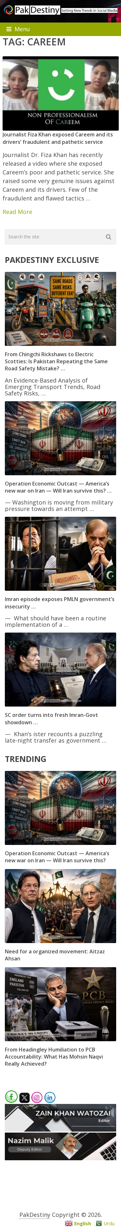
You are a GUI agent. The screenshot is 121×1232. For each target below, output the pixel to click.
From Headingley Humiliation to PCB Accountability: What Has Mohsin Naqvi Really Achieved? (54, 1057)
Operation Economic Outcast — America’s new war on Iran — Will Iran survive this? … (58, 487)
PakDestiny (34, 1214)
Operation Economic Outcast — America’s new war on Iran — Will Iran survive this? (57, 857)
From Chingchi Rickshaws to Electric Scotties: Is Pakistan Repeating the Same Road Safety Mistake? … (56, 361)
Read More (17, 212)
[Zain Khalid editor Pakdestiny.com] (60, 1129)
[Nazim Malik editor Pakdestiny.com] (60, 1158)
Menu (22, 29)
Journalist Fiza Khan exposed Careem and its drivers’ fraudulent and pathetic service (58, 138)
